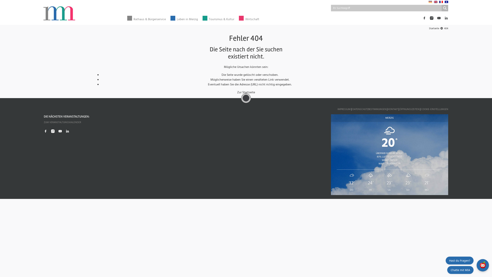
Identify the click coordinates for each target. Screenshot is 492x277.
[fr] (441, 2)
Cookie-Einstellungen (434, 109)
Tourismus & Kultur (221, 19)
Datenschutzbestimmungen (369, 109)
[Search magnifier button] (445, 8)
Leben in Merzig (187, 19)
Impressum (344, 109)
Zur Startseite (246, 92)
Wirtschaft (252, 19)
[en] (435, 2)
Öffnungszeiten (409, 109)
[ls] (446, 2)
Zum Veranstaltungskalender (62, 122)
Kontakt (393, 109)
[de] (430, 2)
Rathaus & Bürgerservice (150, 19)
